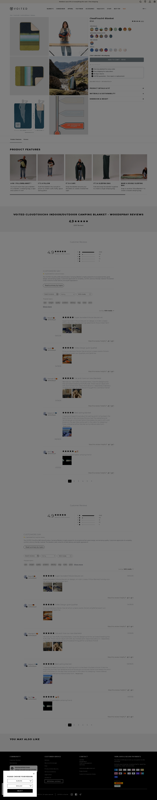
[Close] (33, 773)
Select (20, 791)
